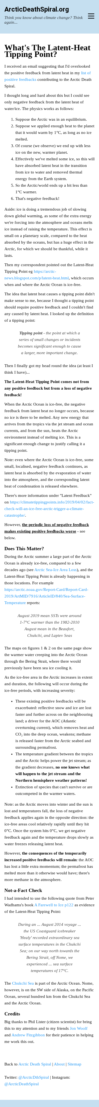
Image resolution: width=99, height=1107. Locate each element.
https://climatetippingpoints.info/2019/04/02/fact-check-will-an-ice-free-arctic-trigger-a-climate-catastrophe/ (49, 508)
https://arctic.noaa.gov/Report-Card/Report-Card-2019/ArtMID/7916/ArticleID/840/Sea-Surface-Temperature (46, 596)
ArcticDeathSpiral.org (36, 9)
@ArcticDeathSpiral (21, 1084)
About (59, 1064)
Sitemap (74, 1064)
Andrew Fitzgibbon (28, 1035)
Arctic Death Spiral (34, 1064)
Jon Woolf (78, 1028)
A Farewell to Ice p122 (53, 905)
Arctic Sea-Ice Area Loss (55, 570)
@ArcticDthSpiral (33, 1077)
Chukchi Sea (23, 983)
